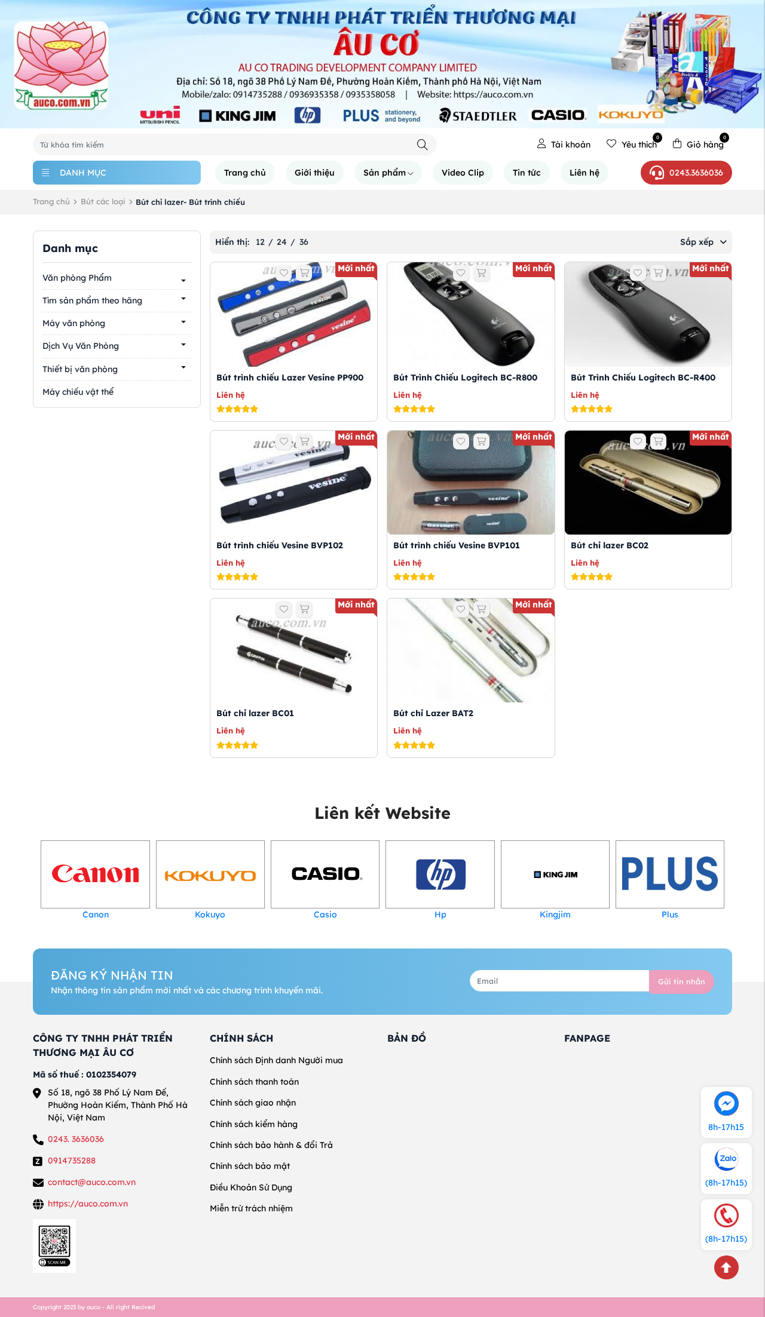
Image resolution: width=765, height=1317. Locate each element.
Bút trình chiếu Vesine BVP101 (456, 545)
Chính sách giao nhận (253, 1102)
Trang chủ (245, 172)
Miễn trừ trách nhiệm (251, 1208)
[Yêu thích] (284, 273)
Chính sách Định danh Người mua (276, 1060)
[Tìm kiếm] (422, 145)
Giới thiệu (315, 172)
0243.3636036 (696, 172)
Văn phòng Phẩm (77, 277)
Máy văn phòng (73, 323)
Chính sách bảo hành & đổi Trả (271, 1145)
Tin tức (527, 172)
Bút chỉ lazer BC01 (255, 713)
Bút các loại (103, 201)
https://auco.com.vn (88, 1203)
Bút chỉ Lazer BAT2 (433, 713)
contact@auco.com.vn (92, 1182)
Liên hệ (584, 172)
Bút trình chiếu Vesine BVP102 (279, 545)
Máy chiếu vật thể (78, 391)
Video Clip (463, 172)
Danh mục (83, 172)
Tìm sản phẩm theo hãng (92, 300)
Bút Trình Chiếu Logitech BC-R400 (643, 377)
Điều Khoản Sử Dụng (251, 1187)
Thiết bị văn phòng (80, 369)
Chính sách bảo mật (250, 1166)
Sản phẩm (384, 172)
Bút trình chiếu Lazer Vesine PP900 (289, 377)
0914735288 (72, 1160)
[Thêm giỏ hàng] (304, 273)
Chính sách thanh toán (254, 1081)
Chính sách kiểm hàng (254, 1124)
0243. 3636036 (76, 1139)
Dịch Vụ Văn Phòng (80, 346)
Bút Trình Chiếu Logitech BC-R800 (465, 377)
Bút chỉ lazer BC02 (609, 545)
